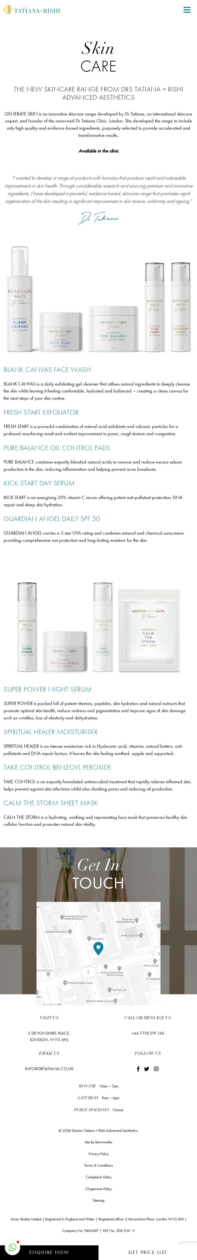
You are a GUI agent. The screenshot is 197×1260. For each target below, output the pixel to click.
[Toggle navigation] (187, 10)
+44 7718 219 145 (147, 1033)
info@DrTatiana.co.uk (49, 1068)
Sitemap (99, 1200)
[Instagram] (156, 1069)
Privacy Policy (99, 1153)
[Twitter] (146, 1069)
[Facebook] (138, 1069)
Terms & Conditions (98, 1165)
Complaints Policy (98, 1177)
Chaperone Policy (98, 1188)
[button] (12, 1247)
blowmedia (103, 1142)
